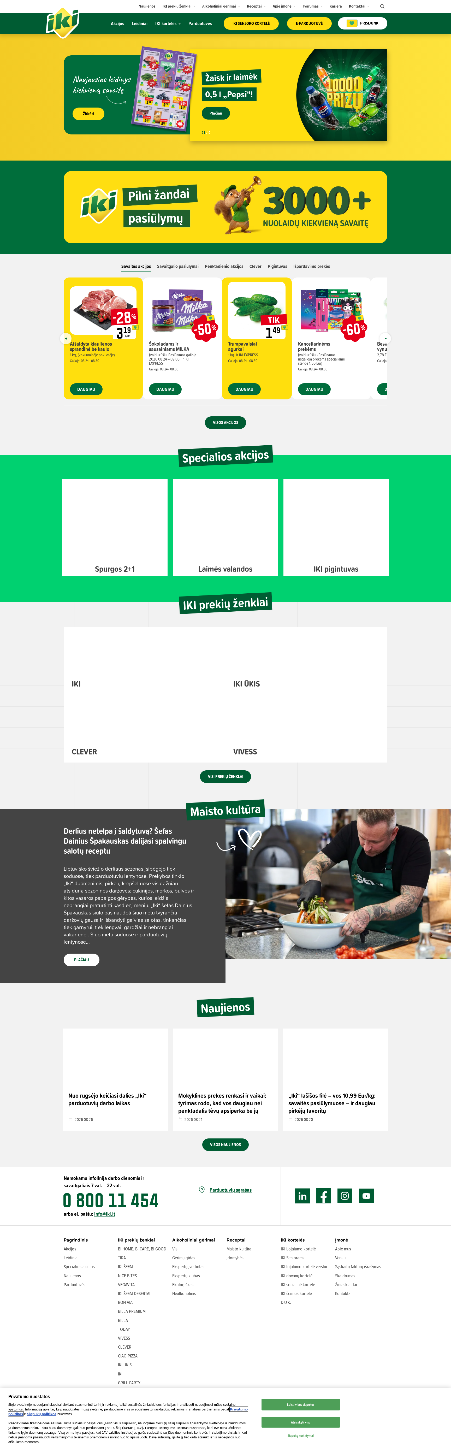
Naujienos (72, 1275)
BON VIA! (126, 1302)
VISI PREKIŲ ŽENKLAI (225, 776)
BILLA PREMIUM (132, 1311)
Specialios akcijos (79, 1266)
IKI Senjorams (292, 1257)
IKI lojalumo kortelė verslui (304, 1266)
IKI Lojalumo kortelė (298, 1248)
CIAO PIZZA (128, 1355)
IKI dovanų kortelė (296, 1275)
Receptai (236, 1240)
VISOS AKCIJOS (225, 423)
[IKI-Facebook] (323, 1196)
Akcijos (70, 1248)
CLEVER (124, 1347)
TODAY (124, 1329)
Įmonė (341, 1240)
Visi (175, 1248)
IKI (120, 1374)
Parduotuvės (74, 1284)
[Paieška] (382, 7)
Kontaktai (343, 1293)
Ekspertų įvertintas (188, 1266)
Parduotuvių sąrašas (231, 1190)
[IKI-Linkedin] (302, 1196)
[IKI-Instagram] (344, 1196)
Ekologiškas (182, 1284)
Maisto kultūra (239, 1248)
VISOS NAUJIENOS (225, 1145)
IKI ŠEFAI (125, 1266)
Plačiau (216, 113)
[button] (179, 6)
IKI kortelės (293, 1240)
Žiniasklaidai (346, 1284)
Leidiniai (71, 1257)
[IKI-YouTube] (366, 1196)
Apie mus (343, 1248)
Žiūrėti (88, 114)
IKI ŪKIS (125, 1364)
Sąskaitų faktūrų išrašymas (358, 1266)
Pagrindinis (76, 1240)
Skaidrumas (345, 1275)
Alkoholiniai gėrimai (193, 1240)
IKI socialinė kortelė (298, 1284)
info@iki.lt (104, 1214)
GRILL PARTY (129, 1382)
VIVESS (124, 1338)
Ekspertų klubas (186, 1275)
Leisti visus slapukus (300, 1404)
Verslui (341, 1257)
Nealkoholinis (184, 1293)
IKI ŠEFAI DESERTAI (134, 1293)
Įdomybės (235, 1257)
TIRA (122, 1257)
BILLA (123, 1320)
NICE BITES (127, 1275)
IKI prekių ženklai (136, 1240)
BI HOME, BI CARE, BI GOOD (142, 1248)
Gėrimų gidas (183, 1257)
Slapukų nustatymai (301, 1435)
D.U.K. (286, 1302)
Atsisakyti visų (300, 1422)
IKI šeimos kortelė (296, 1293)
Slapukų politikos (41, 1414)
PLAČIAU (81, 960)
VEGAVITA (126, 1284)
